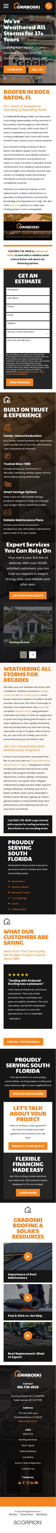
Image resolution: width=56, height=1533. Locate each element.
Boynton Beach (20, 887)
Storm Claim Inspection (28, 1462)
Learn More (27, 1192)
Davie (15, 903)
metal (7, 695)
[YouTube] (36, 1482)
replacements (23, 711)
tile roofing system (29, 695)
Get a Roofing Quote (28, 595)
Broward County (21, 892)
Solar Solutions (28, 1451)
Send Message (19, 382)
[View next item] (32, 654)
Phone (10, 306)
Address (11, 323)
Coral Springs (19, 898)
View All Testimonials (23, 1041)
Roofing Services (28, 1439)
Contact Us (28, 1468)
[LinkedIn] (32, 1482)
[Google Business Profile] (19, 1482)
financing (15, 205)
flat (13, 695)
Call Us (37, 69)
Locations (28, 1457)
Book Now (14, 69)
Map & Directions (28, 1421)
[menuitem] (13, 1514)
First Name (12, 289)
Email (10, 315)
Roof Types (28, 1445)
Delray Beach (19, 909)
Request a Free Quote (28, 1146)
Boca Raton (18, 881)
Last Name (12, 298)
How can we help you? (19, 340)
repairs (42, 707)
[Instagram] (27, 1482)
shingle (44, 691)
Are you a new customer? (20, 332)
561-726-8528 (28, 1387)
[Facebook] (23, 1482)
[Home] (27, 6)
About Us (28, 1433)
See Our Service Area (28, 1093)
